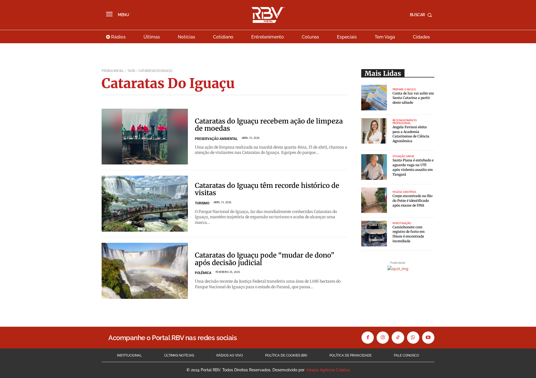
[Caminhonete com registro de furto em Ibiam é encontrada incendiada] (374, 233)
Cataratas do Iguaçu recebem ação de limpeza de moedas (269, 125)
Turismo (202, 203)
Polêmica (203, 273)
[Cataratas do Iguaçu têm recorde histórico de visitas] (145, 204)
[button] (422, 15)
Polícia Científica (404, 192)
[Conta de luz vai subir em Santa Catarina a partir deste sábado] (374, 97)
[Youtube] (428, 337)
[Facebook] (368, 337)
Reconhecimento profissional (405, 121)
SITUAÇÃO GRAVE (403, 156)
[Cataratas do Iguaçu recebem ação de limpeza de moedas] (145, 137)
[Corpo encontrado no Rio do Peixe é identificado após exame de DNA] (374, 200)
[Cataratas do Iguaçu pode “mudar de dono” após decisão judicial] (145, 271)
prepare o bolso (404, 89)
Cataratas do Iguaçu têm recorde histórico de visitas (267, 189)
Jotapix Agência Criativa (328, 370)
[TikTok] (398, 337)
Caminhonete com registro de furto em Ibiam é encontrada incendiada (409, 234)
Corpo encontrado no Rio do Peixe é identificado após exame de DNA (412, 200)
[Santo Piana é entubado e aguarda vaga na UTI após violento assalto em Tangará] (374, 167)
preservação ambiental (216, 139)
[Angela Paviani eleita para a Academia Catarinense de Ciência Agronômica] (374, 131)
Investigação (402, 223)
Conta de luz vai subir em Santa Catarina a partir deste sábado (413, 98)
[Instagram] (383, 337)
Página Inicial (113, 71)
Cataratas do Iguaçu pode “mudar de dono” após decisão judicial (264, 259)
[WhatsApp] (413, 337)
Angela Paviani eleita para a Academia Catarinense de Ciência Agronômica (411, 134)
